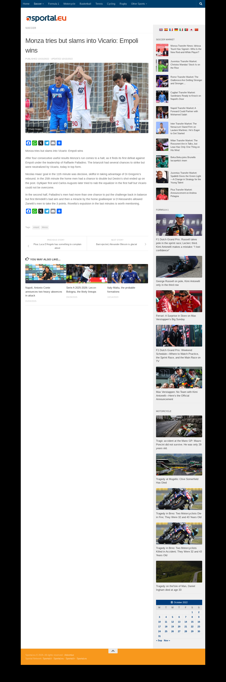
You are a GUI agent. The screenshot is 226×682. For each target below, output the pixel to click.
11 (166, 621)
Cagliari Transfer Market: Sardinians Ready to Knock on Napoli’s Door (185, 95)
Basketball (85, 3)
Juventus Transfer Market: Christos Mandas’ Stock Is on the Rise (185, 64)
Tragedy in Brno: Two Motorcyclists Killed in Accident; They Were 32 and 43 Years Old (179, 552)
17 (159, 626)
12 (172, 621)
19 (172, 626)
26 (172, 631)
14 (185, 621)
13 (179, 621)
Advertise (69, 655)
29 (192, 631)
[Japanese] (192, 29)
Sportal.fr (70, 658)
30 (199, 631)
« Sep (159, 640)
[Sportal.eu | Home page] (46, 18)
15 (192, 621)
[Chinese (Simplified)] (197, 29)
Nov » (167, 640)
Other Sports (138, 3)
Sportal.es (82, 658)
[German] (176, 29)
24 (159, 631)
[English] (161, 29)
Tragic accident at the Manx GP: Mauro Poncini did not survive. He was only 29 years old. (178, 444)
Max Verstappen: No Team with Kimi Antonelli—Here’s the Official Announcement (177, 396)
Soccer (38, 3)
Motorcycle (69, 3)
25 (166, 631)
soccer (30, 28)
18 (166, 626)
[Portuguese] (186, 29)
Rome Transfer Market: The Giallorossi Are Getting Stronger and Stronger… (186, 80)
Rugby (123, 3)
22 (192, 626)
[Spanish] (166, 29)
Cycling (111, 3)
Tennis (99, 3)
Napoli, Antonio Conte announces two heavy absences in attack (43, 291)
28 (185, 631)
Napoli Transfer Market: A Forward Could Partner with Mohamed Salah (184, 111)
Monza (45, 227)
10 (159, 621)
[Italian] (181, 29)
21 (185, 626)
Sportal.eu (59, 658)
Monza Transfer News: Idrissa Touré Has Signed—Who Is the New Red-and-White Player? (185, 49)
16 (199, 621)
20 (179, 626)
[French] (171, 29)
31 (159, 636)
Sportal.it (47, 658)
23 (199, 626)
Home (26, 3)
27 (179, 631)
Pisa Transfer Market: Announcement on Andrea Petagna (183, 192)
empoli (36, 227)
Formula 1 (53, 3)
